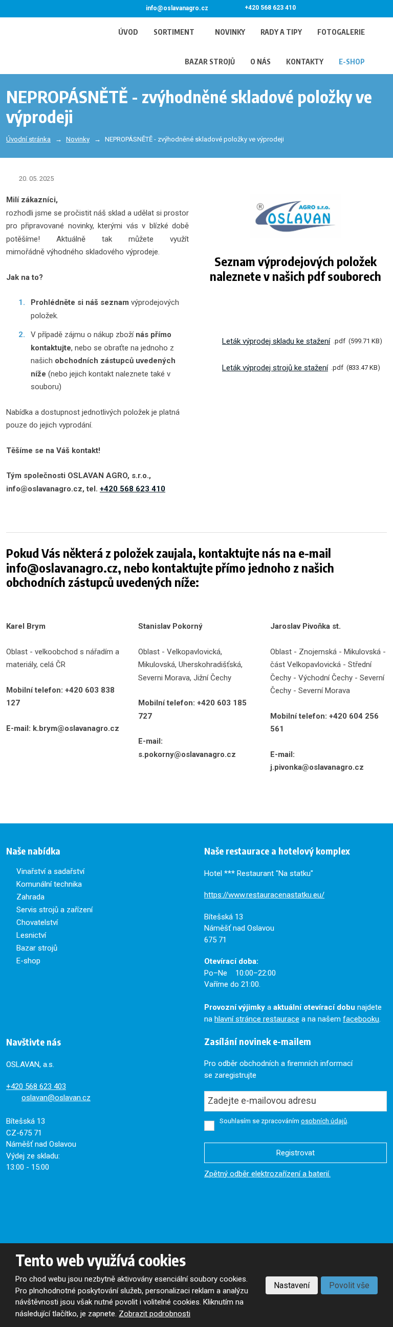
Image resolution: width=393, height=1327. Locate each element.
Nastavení (292, 1285)
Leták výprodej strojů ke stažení (275, 367)
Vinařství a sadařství (50, 871)
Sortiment (174, 32)
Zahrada (30, 897)
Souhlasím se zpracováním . (284, 1121)
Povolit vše (349, 1285)
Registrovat (295, 1152)
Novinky (230, 32)
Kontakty (304, 61)
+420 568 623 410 (132, 488)
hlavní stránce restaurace (256, 1019)
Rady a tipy (281, 32)
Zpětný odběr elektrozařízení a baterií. (267, 1173)
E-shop (352, 61)
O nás (260, 61)
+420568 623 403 (36, 1086)
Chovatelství (37, 922)
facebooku (361, 1019)
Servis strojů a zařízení (54, 909)
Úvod (128, 32)
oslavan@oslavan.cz (56, 1097)
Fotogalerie (341, 32)
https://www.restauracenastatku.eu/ (264, 894)
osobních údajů (324, 1121)
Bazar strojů (210, 61)
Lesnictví (31, 935)
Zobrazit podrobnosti (154, 1313)
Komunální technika (49, 884)
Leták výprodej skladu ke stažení (276, 341)
